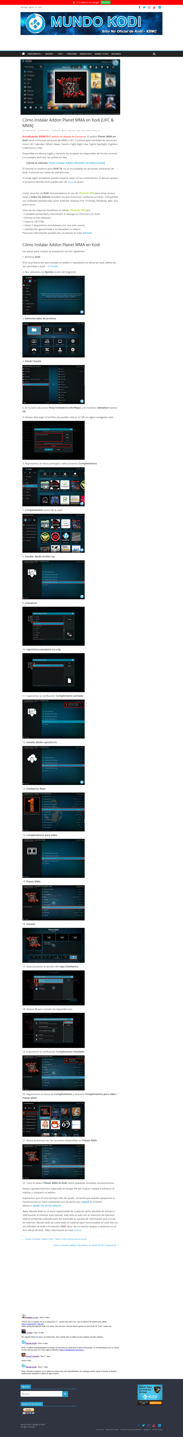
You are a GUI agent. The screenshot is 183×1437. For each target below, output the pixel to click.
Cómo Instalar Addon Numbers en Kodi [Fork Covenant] (86, 1245)
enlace (77, 1230)
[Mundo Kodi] (23, 54)
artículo (87, 232)
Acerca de (100, 1430)
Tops (60, 54)
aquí (70, 181)
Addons (49, 54)
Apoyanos (116, 54)
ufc (99, 130)
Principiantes (34, 54)
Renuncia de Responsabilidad (131, 1430)
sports (94, 130)
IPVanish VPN (86, 193)
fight (78, 130)
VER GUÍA (105, 2)
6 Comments (55, 130)
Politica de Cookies (112, 1430)
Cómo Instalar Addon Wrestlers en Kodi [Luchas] (77, 163)
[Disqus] (70, 1279)
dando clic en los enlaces (47, 1205)
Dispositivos (86, 54)
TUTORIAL (52, 266)
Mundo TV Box (101, 54)
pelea (88, 130)
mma (83, 130)
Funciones (72, 54)
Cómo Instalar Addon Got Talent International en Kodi (54, 1239)
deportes (71, 130)
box (65, 130)
